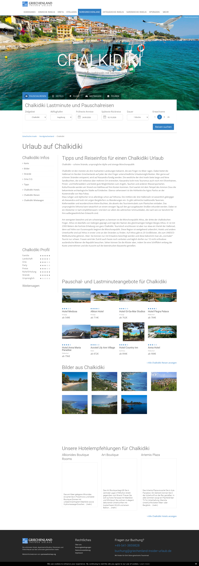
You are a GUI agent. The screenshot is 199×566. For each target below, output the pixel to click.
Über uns (78, 545)
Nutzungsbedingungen (83, 547)
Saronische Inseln (136, 12)
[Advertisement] (39, 225)
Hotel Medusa (69, 311)
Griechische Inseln (29, 136)
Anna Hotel (154, 347)
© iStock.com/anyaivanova (191, 17)
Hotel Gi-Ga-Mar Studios (132, 311)
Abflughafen (56, 111)
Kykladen (71, 12)
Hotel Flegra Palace (158, 311)
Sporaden (154, 12)
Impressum (79, 553)
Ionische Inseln (46, 12)
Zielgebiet (30, 111)
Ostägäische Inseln (113, 12)
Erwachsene (159, 111)
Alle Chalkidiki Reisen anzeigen (162, 362)
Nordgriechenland (89, 12)
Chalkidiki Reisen (32, 195)
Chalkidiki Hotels (32, 189)
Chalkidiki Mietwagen (34, 200)
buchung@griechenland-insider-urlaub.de (143, 551)
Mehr (166, 12)
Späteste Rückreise (111, 111)
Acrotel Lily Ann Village (103, 347)
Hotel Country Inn (128, 347)
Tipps (26, 184)
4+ (168, 117)
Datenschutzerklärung (82, 550)
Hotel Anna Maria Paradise (71, 348)
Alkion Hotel (97, 311)
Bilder (27, 168)
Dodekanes (29, 12)
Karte (26, 163)
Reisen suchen (163, 126)
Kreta (61, 12)
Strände (27, 173)
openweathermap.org (48, 554)
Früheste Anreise (84, 111)
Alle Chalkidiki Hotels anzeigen (162, 516)
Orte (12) (28, 179)
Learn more (145, 564)
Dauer (130, 111)
